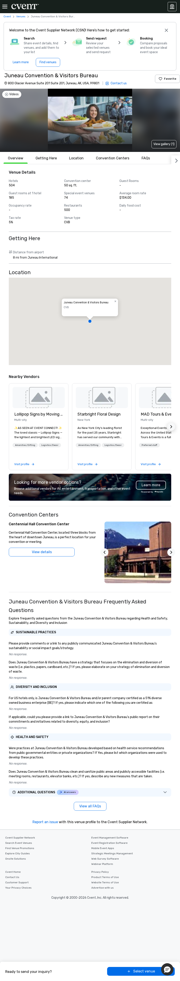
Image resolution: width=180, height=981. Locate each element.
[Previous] (104, 552)
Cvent (7, 16)
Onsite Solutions (15, 858)
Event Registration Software (109, 842)
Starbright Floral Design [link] (99, 414)
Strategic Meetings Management (112, 853)
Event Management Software (109, 837)
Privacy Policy (100, 871)
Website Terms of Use (105, 882)
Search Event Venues (18, 842)
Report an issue (45, 822)
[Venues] (172, 6)
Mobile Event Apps (102, 848)
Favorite (170, 78)
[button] (90, 321)
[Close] (166, 30)
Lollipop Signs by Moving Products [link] (38, 414)
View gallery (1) (164, 144)
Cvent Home (13, 871)
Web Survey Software (105, 858)
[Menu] (5, 6)
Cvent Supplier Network (20, 837)
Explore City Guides (17, 853)
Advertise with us (102, 887)
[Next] (175, 159)
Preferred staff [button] (149, 445)
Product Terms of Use (105, 877)
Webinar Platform (102, 864)
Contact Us (12, 877)
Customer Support (17, 882)
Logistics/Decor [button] (49, 445)
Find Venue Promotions (19, 848)
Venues (20, 16)
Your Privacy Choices (18, 887)
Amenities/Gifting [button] (25, 445)
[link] (39, 397)
